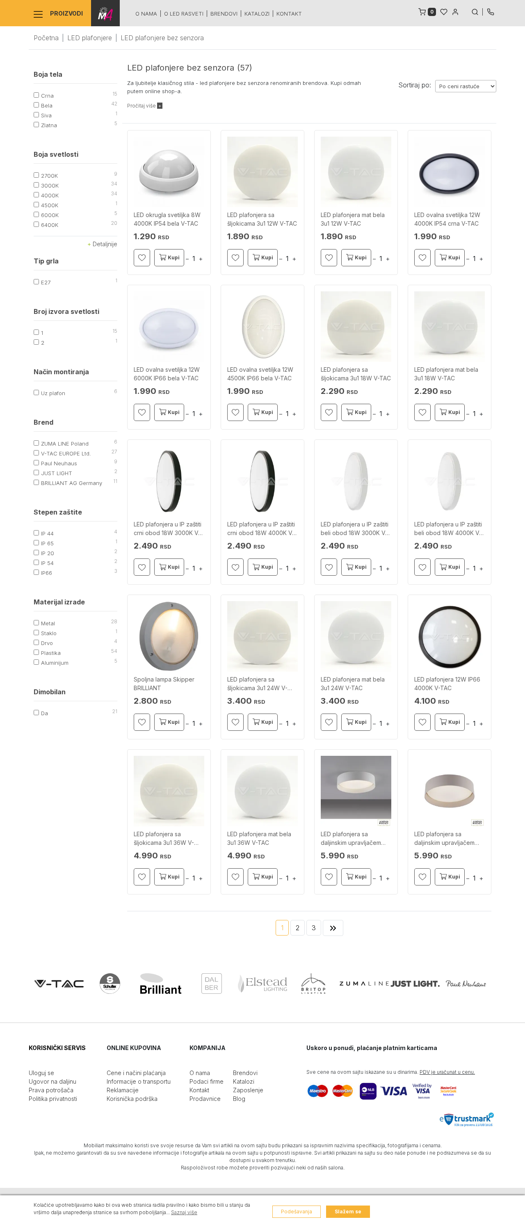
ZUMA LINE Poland (65, 443)
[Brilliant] (160, 983)
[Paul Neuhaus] (466, 983)
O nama (146, 13)
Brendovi (223, 13)
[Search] (477, 11)
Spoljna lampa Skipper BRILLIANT (164, 683)
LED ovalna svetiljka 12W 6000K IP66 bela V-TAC (167, 374)
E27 (45, 282)
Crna (47, 95)
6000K (50, 215)
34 (114, 184)
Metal (48, 623)
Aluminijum (54, 662)
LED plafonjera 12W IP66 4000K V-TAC (447, 683)
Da (44, 713)
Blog (239, 1098)
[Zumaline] (364, 983)
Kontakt (289, 13)
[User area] (455, 11)
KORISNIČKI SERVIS (57, 1047)
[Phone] (490, 11)
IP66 (46, 573)
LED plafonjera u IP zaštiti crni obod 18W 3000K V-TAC (167, 529)
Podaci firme (206, 1081)
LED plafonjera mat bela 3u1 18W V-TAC (446, 374)
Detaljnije (104, 243)
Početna (46, 38)
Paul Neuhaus (59, 463)
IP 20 (47, 553)
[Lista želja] (443, 11)
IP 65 (47, 543)
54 (114, 651)
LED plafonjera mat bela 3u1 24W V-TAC (353, 683)
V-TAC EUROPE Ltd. (66, 453)
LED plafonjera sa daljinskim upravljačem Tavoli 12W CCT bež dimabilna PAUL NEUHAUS (449, 838)
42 (114, 104)
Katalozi (256, 13)
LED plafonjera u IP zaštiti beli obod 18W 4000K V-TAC (448, 529)
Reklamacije (123, 1090)
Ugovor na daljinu (52, 1081)
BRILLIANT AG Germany (71, 483)
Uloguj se (41, 1072)
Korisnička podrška (132, 1098)
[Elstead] (262, 983)
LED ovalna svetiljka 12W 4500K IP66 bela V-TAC (260, 374)
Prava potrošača (51, 1090)
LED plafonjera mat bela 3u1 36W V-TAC (259, 838)
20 (114, 223)
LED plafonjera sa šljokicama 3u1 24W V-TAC (257, 684)
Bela (46, 105)
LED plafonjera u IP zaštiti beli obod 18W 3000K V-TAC (354, 529)
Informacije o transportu (139, 1081)
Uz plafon (53, 393)
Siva (46, 115)
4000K (50, 195)
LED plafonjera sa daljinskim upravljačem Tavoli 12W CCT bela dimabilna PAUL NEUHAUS (355, 838)
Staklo (49, 633)
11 (115, 481)
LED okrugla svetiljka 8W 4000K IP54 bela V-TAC (167, 219)
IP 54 (47, 563)
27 (114, 451)
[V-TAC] (59, 983)
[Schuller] (110, 983)
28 (114, 621)
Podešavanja (296, 1211)
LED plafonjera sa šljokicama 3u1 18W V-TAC (356, 374)
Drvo (47, 643)
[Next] (333, 928)
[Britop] (313, 983)
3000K (50, 185)
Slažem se (348, 1211)
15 (114, 94)
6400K (49, 225)
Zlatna (49, 125)
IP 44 (47, 533)
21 (114, 711)
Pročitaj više (142, 106)
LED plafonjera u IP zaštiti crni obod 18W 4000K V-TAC (261, 529)
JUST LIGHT (56, 473)
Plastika (51, 653)
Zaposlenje (248, 1090)
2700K (49, 175)
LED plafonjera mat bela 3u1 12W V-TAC (353, 219)
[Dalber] (211, 983)
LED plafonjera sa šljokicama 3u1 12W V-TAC (262, 219)
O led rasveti (183, 13)
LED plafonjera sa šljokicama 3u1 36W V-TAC (164, 838)
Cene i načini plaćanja (136, 1072)
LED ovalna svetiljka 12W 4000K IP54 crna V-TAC (447, 219)
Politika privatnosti (53, 1098)
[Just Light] (415, 983)
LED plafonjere (89, 38)
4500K (49, 205)
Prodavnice (205, 1098)
